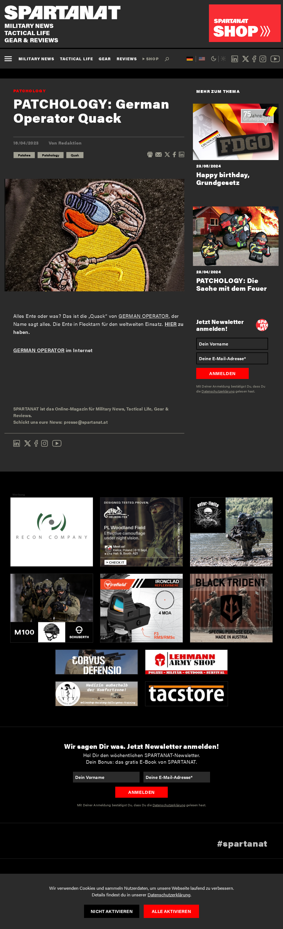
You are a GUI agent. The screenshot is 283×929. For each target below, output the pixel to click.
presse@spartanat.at (86, 422)
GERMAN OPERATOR (144, 315)
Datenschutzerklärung (169, 894)
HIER (171, 323)
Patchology (29, 90)
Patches (24, 155)
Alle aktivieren (171, 911)
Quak (75, 155)
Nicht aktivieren (112, 911)
